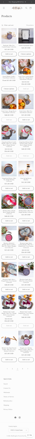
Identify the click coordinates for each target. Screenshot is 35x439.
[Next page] (28, 369)
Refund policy (8, 401)
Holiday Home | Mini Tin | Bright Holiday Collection (26, 211)
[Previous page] (7, 369)
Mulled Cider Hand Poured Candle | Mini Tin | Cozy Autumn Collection (9, 349)
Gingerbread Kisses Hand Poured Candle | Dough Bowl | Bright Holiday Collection (26, 144)
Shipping (6, 405)
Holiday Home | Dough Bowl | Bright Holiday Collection (9, 212)
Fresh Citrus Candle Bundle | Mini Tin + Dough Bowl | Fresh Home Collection (25, 78)
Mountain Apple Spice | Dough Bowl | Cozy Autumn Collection (9, 281)
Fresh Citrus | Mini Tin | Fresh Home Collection (25, 111)
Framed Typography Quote (26, 45)
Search (6, 384)
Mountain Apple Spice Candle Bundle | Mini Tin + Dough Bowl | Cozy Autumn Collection (26, 245)
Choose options (26, 54)
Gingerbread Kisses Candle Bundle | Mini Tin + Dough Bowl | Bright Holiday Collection (9, 144)
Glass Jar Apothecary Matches (26, 179)
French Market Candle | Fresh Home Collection (9, 77)
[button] (4, 8)
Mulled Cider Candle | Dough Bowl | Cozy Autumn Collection (26, 313)
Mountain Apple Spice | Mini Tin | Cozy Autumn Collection (26, 281)
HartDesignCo (14, 435)
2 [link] (17, 369)
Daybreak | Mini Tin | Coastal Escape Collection (9, 46)
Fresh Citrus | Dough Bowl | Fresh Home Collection (9, 111)
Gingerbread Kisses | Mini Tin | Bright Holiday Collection (9, 180)
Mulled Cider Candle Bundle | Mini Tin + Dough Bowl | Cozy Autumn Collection (9, 314)
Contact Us (7, 388)
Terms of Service (9, 396)
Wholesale (7, 392)
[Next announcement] (32, 2)
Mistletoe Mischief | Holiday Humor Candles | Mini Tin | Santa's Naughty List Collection (9, 245)
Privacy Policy (8, 409)
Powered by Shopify (23, 435)
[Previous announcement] (3, 2)
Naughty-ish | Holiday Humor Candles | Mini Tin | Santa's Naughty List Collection (26, 350)
